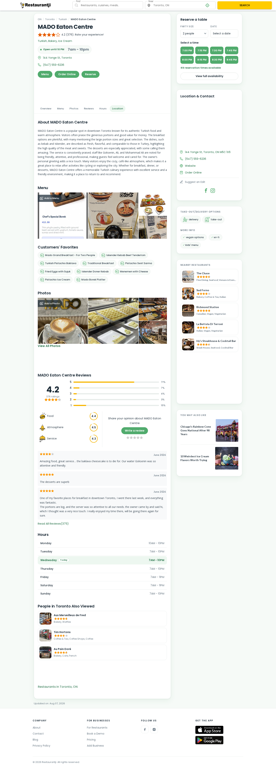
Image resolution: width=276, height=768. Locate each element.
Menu (45, 74)
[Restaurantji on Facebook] (145, 729)
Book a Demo (95, 733)
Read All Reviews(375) (53, 524)
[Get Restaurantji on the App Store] (209, 730)
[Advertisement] (102, 90)
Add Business (95, 746)
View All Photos (49, 346)
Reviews (89, 108)
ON (39, 19)
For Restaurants (97, 727)
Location (117, 108)
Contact (38, 733)
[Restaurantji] (35, 5)
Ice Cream (65, 41)
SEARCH (245, 5)
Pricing (91, 739)
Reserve (90, 74)
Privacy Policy (41, 746)
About (37, 727)
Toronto (50, 19)
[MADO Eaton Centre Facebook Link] (206, 190)
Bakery (52, 41)
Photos (73, 108)
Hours (102, 108)
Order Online (67, 74)
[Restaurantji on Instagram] (154, 729)
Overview (45, 108)
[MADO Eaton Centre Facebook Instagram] (212, 190)
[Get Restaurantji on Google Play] (209, 740)
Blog (35, 739)
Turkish (63, 19)
